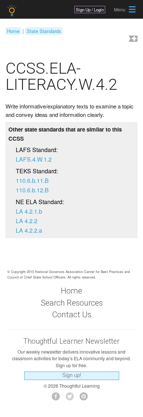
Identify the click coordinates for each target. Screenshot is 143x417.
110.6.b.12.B (32, 190)
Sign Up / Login (90, 9)
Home (13, 30)
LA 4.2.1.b (29, 211)
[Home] (12, 10)
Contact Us (71, 314)
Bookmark (132, 39)
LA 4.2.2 (26, 221)
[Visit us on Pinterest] (85, 398)
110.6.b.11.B (32, 180)
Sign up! (71, 375)
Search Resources (72, 302)
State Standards (44, 30)
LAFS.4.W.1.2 (34, 159)
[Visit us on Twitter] (71, 398)
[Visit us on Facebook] (57, 398)
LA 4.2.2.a (29, 230)
